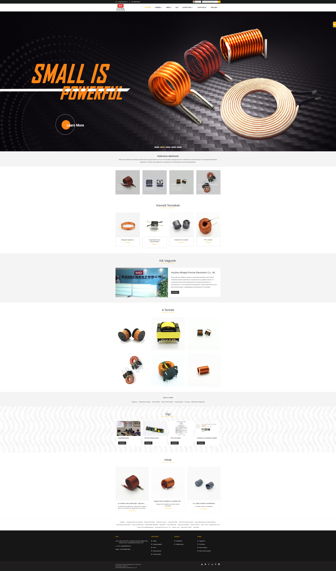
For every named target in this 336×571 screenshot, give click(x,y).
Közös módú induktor (205, 551)
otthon (148, 7)
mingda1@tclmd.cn (123, 1)
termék (158, 7)
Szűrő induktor (203, 547)
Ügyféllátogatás (123, 438)
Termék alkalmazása (151, 438)
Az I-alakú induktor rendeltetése (204, 503)
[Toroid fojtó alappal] (132, 334)
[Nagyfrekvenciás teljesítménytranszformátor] (168, 334)
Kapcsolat (202, 7)
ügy (176, 7)
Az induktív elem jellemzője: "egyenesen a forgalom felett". (138, 503)
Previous (3, 86)
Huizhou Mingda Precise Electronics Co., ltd (193, 272)
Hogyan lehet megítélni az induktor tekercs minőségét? (173, 501)
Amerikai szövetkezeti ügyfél (207, 438)
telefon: (117, 549)
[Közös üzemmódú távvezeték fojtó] (168, 370)
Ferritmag (202, 544)
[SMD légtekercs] (204, 370)
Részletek (127, 242)
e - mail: (117, 546)
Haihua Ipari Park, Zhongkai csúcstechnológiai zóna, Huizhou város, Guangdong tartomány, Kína (133, 541)
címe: (117, 541)
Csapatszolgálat (157, 544)
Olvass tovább (123, 188)
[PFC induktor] (208, 236)
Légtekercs (202, 541)
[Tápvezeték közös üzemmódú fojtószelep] (132, 370)
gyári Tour (187, 7)
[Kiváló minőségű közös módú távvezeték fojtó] (204, 334)
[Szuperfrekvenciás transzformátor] (154, 236)
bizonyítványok (157, 551)
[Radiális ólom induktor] (181, 236)
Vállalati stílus (180, 544)
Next (333, 86)
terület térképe (157, 554)
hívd (116, 536)
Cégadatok (179, 541)
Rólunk (214, 7)
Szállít (154, 541)
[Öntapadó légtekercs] (127, 236)
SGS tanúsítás (176, 438)
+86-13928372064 (135, 1)
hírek (168, 7)
